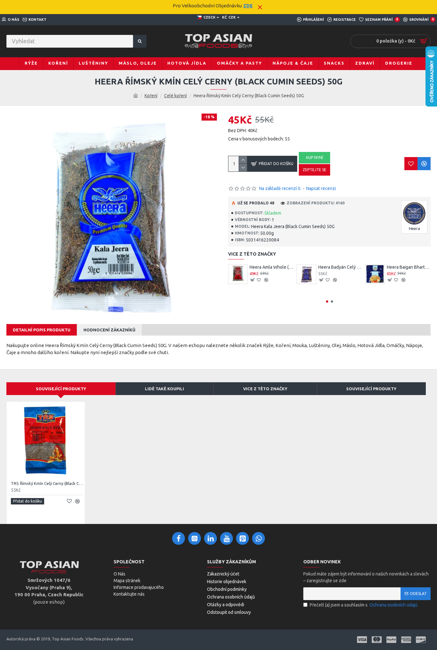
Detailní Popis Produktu (41, 330)
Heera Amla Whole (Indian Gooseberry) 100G (271, 267)
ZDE (248, 5)
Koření (151, 95)
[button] (327, 301)
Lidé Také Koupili (164, 388)
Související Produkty (61, 388)
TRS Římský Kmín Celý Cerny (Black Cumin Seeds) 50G (47, 483)
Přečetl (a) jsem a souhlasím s (363, 604)
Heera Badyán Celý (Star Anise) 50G (340, 267)
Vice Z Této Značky (265, 388)
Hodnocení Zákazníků (109, 330)
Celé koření (175, 95)
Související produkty (371, 388)
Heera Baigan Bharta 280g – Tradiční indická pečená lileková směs (409, 267)
